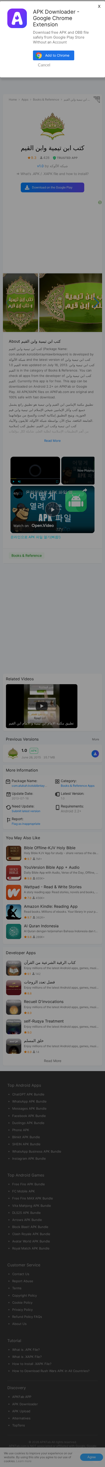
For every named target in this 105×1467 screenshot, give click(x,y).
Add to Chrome (57, 55)
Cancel (44, 65)
